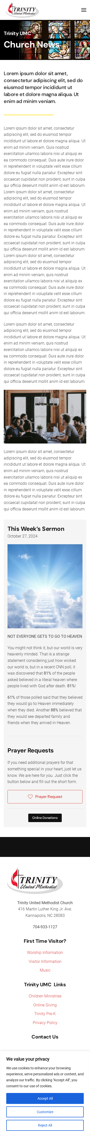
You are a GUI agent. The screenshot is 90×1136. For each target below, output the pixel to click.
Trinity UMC (17, 33)
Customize (45, 1112)
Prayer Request (48, 796)
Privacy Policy (45, 1022)
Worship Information (45, 952)
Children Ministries (45, 996)
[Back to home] (22, 10)
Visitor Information (45, 961)
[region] (45, 1093)
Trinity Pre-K (45, 1013)
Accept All (45, 1098)
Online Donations (45, 818)
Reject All (45, 1125)
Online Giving (45, 1005)
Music (45, 970)
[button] (83, 10)
